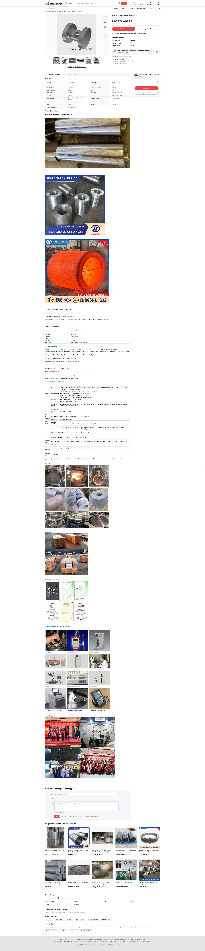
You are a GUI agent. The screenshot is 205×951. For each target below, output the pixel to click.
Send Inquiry (123, 29)
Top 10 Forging (63, 931)
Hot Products (63, 939)
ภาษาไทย (129, 941)
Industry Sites (113, 939)
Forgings (47, 904)
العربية (111, 941)
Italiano (94, 941)
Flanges (133, 901)
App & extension (141, 8)
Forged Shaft (105, 901)
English (65, 941)
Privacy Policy (126, 944)
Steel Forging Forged (51, 931)
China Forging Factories (52, 927)
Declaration (119, 944)
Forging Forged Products (134, 927)
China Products (71, 939)
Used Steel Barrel (109, 927)
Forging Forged (121, 927)
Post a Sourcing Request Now (89, 816)
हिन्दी (124, 941)
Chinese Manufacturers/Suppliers (83, 939)
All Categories (50, 8)
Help (131, 8)
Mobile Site (137, 939)
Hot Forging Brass (80, 919)
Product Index (130, 939)
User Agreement (111, 944)
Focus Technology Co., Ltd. (92, 944)
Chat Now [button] (149, 29)
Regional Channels (121, 939)
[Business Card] (158, 81)
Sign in (158, 4)
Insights (143, 939)
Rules (159, 8)
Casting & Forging (72, 11)
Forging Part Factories (81, 927)
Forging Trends (74, 931)
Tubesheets (76, 904)
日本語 (120, 941)
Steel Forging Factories (67, 927)
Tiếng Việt (139, 941)
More (46, 934)
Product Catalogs (67, 898)
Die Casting (69, 919)
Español (70, 941)
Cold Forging (49, 919)
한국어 (115, 941)
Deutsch (99, 941)
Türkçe (133, 941)
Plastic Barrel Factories (96, 927)
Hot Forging (80, 11)
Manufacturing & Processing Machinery (57, 11)
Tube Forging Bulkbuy (86, 931)
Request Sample (141, 33)
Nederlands (105, 941)
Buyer (123, 8)
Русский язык (88, 941)
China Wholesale (96, 939)
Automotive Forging (106, 919)
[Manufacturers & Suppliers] (53, 3)
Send (57, 816)
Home (46, 11)
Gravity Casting (60, 919)
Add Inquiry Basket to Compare (77, 67)
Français (82, 941)
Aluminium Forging (93, 919)
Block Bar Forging (49, 901)
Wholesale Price (104, 939)
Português (76, 941)
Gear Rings (76, 901)
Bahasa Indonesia (147, 941)
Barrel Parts (147, 927)
